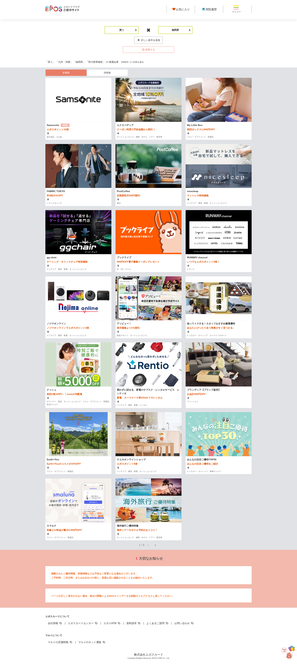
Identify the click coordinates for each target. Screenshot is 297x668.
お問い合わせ (182, 623)
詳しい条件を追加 (150, 40)
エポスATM (110, 623)
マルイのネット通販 (90, 642)
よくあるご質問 (155, 623)
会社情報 (53, 623)
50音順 (107, 72)
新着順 (66, 72)
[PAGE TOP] (287, 651)
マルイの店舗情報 (58, 642)
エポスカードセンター (81, 623)
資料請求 (131, 623)
